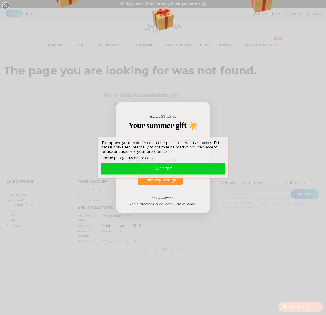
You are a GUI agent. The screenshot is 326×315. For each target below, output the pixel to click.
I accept (163, 169)
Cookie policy (112, 158)
